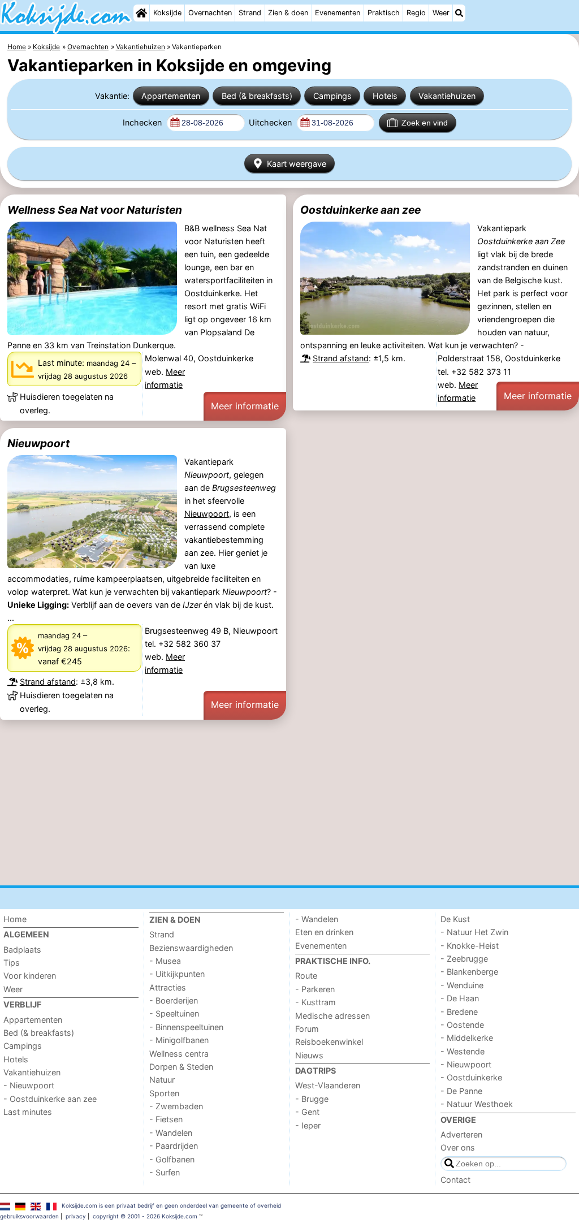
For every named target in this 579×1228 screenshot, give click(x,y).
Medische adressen (332, 1016)
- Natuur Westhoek (476, 1104)
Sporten (164, 1093)
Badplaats (22, 949)
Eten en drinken (324, 932)
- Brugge (312, 1099)
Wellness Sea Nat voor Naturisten (94, 210)
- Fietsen (166, 1119)
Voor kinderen (29, 975)
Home (15, 919)
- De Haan (459, 998)
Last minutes (27, 1112)
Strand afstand (341, 358)
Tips (11, 962)
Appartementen (170, 96)
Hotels (385, 96)
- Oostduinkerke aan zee (50, 1099)
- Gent (307, 1112)
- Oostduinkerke (471, 1077)
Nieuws (309, 1055)
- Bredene (459, 1012)
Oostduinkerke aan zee (360, 210)
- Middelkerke (466, 1038)
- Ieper (308, 1125)
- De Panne (461, 1091)
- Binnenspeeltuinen (186, 1027)
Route (306, 975)
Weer (441, 12)
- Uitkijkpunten (177, 974)
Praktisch (384, 12)
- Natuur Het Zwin (474, 932)
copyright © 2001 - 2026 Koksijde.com (145, 1216)
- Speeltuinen (174, 1013)
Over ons (457, 1147)
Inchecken (143, 122)
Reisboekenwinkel (329, 1042)
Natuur (162, 1079)
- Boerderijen (173, 1000)
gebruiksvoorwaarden (29, 1216)
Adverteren (461, 1134)
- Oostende (462, 1025)
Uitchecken (271, 122)
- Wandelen (170, 1133)
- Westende (462, 1051)
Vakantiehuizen (447, 96)
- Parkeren (315, 989)
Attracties (167, 987)
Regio (416, 12)
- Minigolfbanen (179, 1040)
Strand (250, 12)
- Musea (165, 961)
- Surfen (164, 1172)
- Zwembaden (176, 1106)
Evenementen (337, 12)
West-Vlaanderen (327, 1085)
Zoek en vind (424, 122)
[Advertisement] (289, 802)
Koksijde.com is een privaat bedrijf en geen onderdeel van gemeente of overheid (171, 1205)
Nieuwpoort (38, 443)
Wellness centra (179, 1053)
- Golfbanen (172, 1159)
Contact (455, 1179)
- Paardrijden (173, 1146)
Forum (307, 1029)
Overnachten (210, 12)
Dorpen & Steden (181, 1066)
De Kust (455, 919)
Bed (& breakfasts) (257, 96)
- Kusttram (315, 1002)
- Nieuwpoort (28, 1085)
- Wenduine (461, 985)
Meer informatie (245, 406)
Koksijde (167, 12)
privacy (76, 1216)
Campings (332, 96)
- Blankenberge (469, 971)
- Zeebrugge (464, 958)
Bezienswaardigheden (191, 948)
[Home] (141, 13)
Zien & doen (288, 12)
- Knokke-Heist (469, 945)
